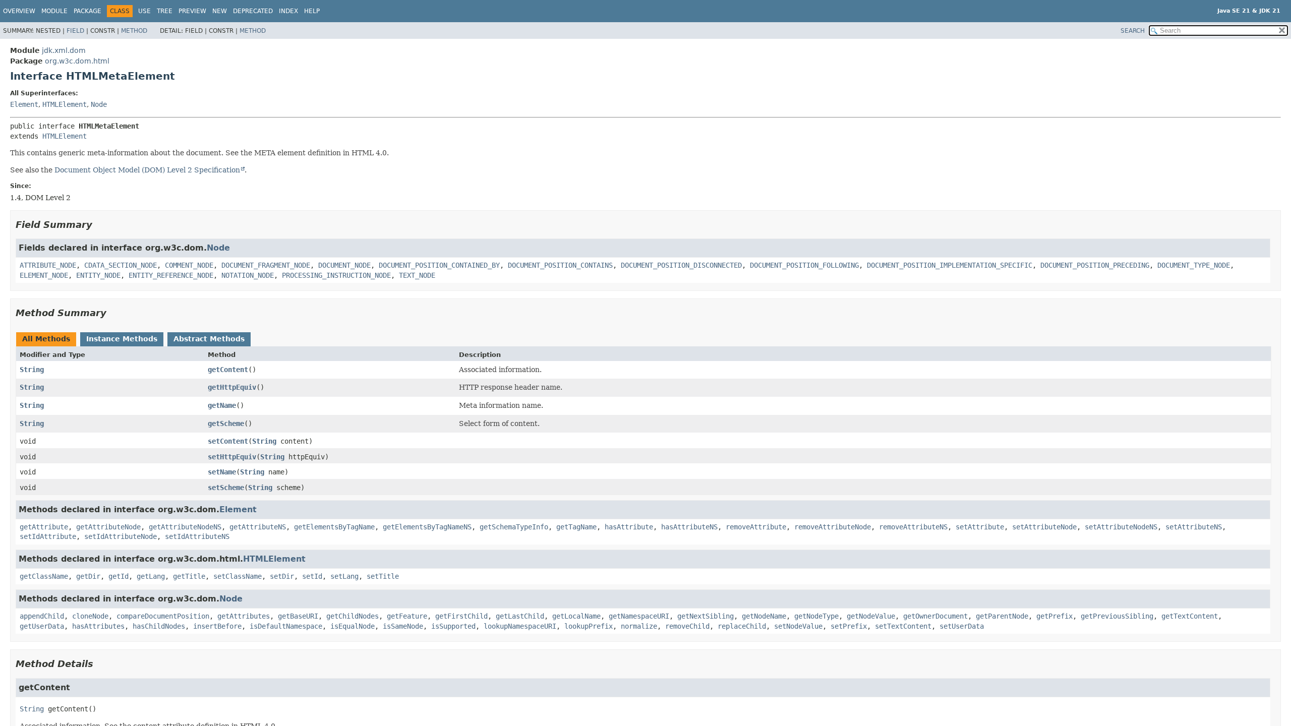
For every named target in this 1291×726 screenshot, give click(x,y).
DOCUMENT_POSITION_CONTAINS (560, 265)
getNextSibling (705, 616)
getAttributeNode (108, 527)
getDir (88, 576)
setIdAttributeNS (197, 536)
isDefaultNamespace (286, 626)
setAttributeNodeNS (1121, 527)
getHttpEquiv (232, 387)
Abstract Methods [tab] (209, 339)
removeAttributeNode (832, 527)
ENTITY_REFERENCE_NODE (171, 275)
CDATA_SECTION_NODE (120, 265)
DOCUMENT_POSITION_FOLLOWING (804, 265)
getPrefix (1054, 616)
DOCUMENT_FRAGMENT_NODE (265, 265)
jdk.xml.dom (64, 50)
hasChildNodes (159, 626)
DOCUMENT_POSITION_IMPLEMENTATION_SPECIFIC (949, 265)
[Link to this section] (99, 224)
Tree (164, 11)
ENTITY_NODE (98, 275)
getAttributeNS (257, 527)
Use (144, 11)
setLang (344, 576)
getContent (228, 370)
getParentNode (1002, 616)
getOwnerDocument (935, 616)
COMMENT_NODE (189, 265)
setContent (228, 441)
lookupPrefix (588, 626)
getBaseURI (298, 616)
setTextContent (903, 626)
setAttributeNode (1044, 527)
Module (54, 11)
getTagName (576, 527)
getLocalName (576, 616)
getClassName (44, 576)
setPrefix (849, 626)
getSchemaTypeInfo (514, 527)
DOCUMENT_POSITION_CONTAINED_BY (439, 265)
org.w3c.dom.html (77, 61)
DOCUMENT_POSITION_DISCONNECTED (681, 265)
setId (312, 576)
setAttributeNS (1193, 527)
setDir (282, 576)
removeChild (687, 626)
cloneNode (90, 616)
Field (75, 30)
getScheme (226, 423)
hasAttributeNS (689, 527)
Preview (192, 11)
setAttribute (980, 527)
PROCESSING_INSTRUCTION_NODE (336, 275)
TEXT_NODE (417, 275)
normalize (639, 626)
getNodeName (764, 616)
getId (118, 576)
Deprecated (253, 11)
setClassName (237, 576)
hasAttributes (98, 626)
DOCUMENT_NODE (344, 265)
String (32, 370)
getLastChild (520, 616)
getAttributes (243, 616)
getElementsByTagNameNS (427, 527)
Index (288, 11)
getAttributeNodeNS (185, 527)
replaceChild (742, 626)
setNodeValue (798, 626)
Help (312, 11)
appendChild (42, 616)
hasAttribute (629, 527)
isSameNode (403, 626)
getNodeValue (871, 616)
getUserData (42, 626)
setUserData (962, 626)
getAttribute (44, 527)
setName (222, 472)
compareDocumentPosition (162, 616)
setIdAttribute (48, 536)
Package (87, 11)
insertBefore (217, 626)
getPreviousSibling (1117, 616)
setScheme (226, 487)
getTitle (189, 576)
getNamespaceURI (639, 616)
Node (99, 104)
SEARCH (1133, 30)
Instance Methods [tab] (121, 339)
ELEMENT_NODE (44, 275)
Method (134, 30)
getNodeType (816, 616)
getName (222, 405)
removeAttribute (756, 527)
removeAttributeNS (913, 527)
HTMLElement (64, 104)
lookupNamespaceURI (520, 626)
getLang (151, 576)
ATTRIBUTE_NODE (48, 265)
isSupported (453, 626)
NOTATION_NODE (247, 275)
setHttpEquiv (232, 457)
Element (24, 104)
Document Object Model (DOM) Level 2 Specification (147, 170)
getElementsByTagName (334, 527)
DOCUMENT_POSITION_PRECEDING (1094, 265)
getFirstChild (461, 616)
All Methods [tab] (46, 339)
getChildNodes (352, 616)
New (219, 11)
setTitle (383, 576)
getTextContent (1189, 616)
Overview (19, 11)
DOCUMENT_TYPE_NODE (1193, 265)
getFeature (407, 616)
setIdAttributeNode (120, 536)
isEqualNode (352, 626)
